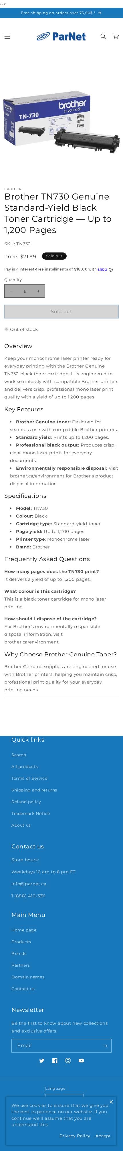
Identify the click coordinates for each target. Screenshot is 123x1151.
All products (24, 766)
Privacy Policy (74, 1135)
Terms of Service (29, 778)
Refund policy (26, 801)
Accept (103, 1135)
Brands (19, 953)
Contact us (23, 988)
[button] (7, 36)
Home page (23, 930)
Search (18, 754)
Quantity (13, 279)
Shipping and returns (34, 790)
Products (21, 941)
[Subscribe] (105, 1046)
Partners (20, 965)
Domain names (27, 977)
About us (21, 825)
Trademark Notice (30, 813)
